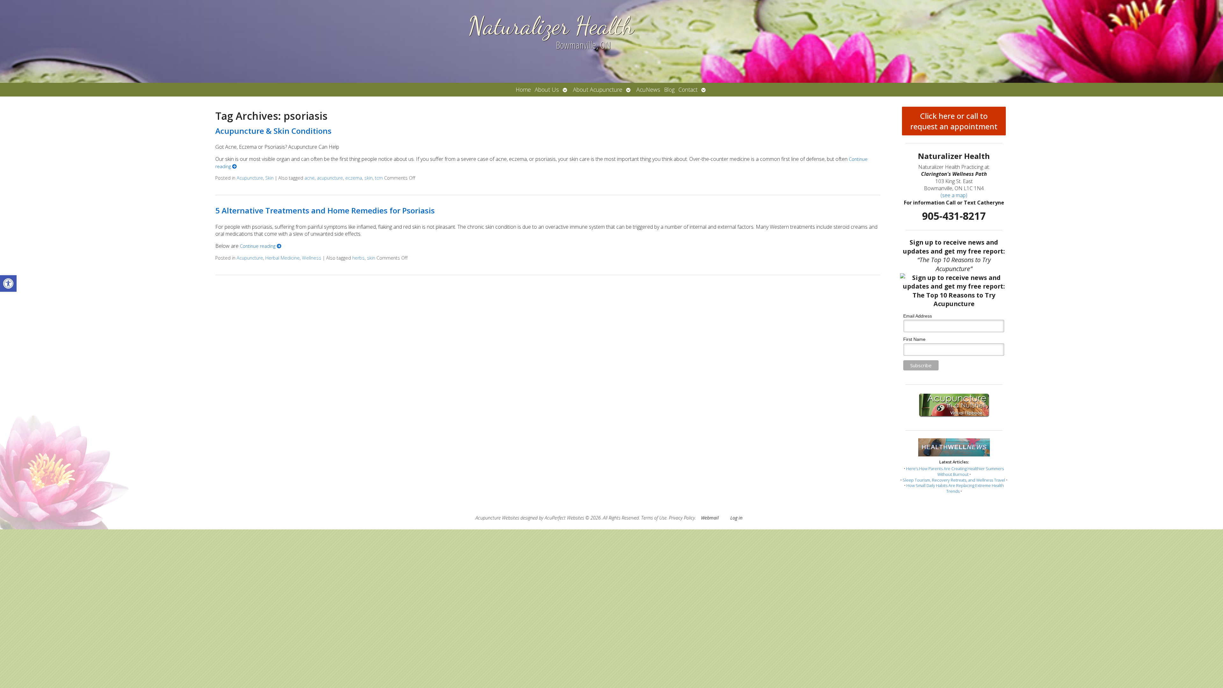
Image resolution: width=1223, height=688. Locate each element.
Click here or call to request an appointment (954, 121)
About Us (547, 89)
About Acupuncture (597, 89)
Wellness (311, 258)
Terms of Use (654, 518)
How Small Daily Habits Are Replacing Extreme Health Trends (955, 488)
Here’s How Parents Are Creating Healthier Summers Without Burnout (955, 471)
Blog (669, 89)
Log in (736, 518)
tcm (379, 178)
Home (523, 89)
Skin (269, 178)
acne (309, 178)
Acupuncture (250, 178)
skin (368, 178)
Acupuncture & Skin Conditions (273, 130)
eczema (353, 178)
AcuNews (648, 89)
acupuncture (330, 178)
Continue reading (258, 246)
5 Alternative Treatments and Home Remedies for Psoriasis (325, 210)
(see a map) (953, 195)
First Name (914, 339)
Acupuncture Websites (497, 518)
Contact (687, 89)
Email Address (917, 316)
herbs (358, 258)
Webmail (710, 518)
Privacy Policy (682, 518)
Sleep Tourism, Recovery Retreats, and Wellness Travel (954, 480)
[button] (8, 283)
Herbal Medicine (282, 258)
